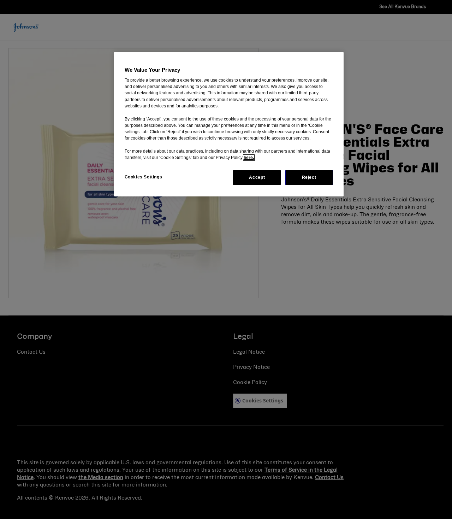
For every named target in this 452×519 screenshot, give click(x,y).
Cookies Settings (143, 177)
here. (249, 157)
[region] (229, 124)
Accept (257, 177)
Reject (309, 177)
